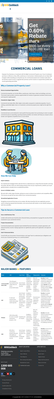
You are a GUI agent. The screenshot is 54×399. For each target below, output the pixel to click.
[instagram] (51, 1)
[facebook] (46, 1)
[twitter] (49, 1)
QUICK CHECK (35, 54)
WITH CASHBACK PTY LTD (27, 397)
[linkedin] (11, 374)
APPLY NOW (35, 58)
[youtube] (8, 374)
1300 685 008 (6, 367)
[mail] (14, 374)
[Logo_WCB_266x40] (10, 4)
